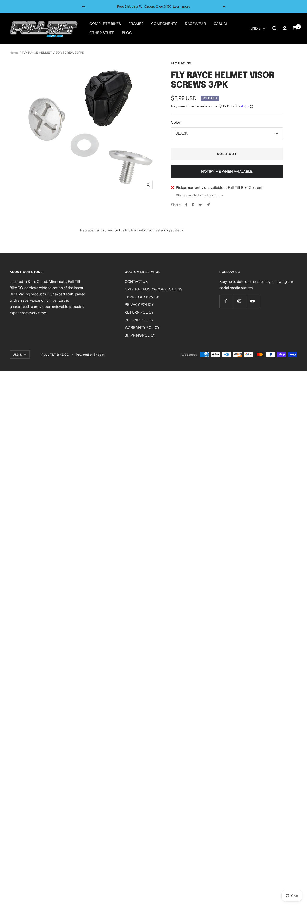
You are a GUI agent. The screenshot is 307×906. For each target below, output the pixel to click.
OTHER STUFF (101, 32)
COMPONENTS (164, 23)
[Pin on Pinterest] (193, 205)
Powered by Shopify (90, 354)
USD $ (256, 28)
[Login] (285, 28)
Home (14, 52)
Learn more (181, 6)
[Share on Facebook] (186, 205)
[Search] (274, 28)
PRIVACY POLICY (139, 304)
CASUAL (221, 23)
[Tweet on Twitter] (200, 205)
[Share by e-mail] (208, 204)
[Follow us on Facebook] (226, 301)
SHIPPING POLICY (140, 335)
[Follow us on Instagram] (239, 301)
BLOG (127, 32)
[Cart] (295, 28)
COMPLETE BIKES (105, 23)
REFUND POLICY (139, 320)
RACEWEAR (195, 23)
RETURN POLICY (139, 312)
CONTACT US (136, 281)
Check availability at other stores (199, 195)
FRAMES (136, 23)
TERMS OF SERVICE (142, 297)
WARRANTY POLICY (142, 327)
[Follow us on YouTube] (252, 301)
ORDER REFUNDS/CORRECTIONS (153, 289)
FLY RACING (181, 63)
